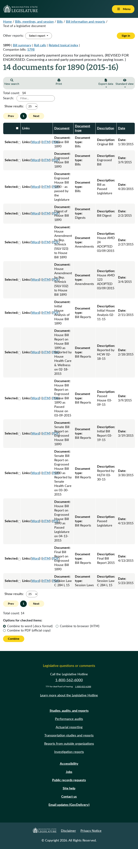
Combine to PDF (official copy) (28, 630)
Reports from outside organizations (69, 743)
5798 (30, 49)
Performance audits (69, 719)
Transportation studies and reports (69, 735)
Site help (69, 788)
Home (7, 21)
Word (35, 142)
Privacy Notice (91, 831)
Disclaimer (68, 831)
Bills (60, 21)
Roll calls (40, 45)
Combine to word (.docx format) (30, 626)
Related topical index (63, 45)
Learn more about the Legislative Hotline (69, 695)
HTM (46, 142)
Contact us (69, 796)
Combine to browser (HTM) (79, 626)
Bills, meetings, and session (34, 21)
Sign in (126, 35)
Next (36, 116)
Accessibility (69, 763)
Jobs (69, 772)
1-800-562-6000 (69, 680)
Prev (11, 116)
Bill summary (22, 45)
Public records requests (69, 780)
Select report (37, 35)
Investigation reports (69, 752)
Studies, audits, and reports (69, 711)
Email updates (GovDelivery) (69, 805)
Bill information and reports (85, 21)
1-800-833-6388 (83, 686)
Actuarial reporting (69, 727)
